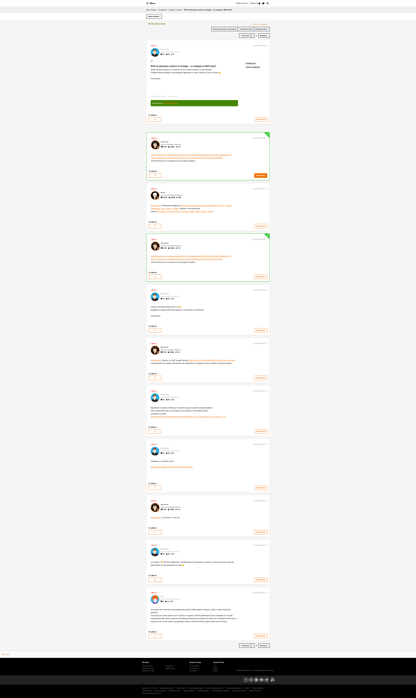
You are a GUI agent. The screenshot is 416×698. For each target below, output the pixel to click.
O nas (215, 666)
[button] (267, 45)
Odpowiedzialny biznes (166, 688)
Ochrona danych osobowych (220, 690)
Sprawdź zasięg (170, 668)
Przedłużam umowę (148, 668)
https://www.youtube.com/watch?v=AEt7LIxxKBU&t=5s (172, 467)
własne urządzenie (253, 67)
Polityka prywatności (203, 690)
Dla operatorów (194, 666)
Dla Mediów (193, 671)
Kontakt (215, 668)
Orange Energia (146, 690)
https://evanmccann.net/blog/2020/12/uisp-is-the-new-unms (211, 360)
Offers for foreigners (255, 690)
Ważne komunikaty (160, 690)
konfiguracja (250, 63)
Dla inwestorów (194, 668)
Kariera (215, 671)
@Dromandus (156, 206)
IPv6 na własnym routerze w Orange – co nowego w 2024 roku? (183, 66)
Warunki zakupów (188, 690)
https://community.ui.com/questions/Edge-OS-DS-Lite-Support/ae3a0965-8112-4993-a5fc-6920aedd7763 (191, 155)
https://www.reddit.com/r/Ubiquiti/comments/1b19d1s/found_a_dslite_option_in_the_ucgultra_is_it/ (188, 417)
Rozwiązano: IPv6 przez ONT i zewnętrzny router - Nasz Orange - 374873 (185, 212)
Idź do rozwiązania (261, 24)
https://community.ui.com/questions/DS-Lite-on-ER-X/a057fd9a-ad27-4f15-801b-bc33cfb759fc (186, 158)
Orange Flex (145, 688)
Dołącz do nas (241, 3)
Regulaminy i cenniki (148, 671)
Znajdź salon (169, 666)
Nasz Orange (151, 10)
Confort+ (246, 688)
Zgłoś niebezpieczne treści (214, 688)
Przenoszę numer (147, 666)
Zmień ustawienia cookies (196, 688)
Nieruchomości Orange (239, 690)
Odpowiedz (261, 119)
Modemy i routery (175, 10)
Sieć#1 (154, 688)
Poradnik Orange (258, 688)
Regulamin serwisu (174, 690)
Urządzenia (162, 10)
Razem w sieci (181, 688)
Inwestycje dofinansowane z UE (151, 693)
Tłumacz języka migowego (233, 688)
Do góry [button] (6, 654)
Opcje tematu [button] (153, 16)
